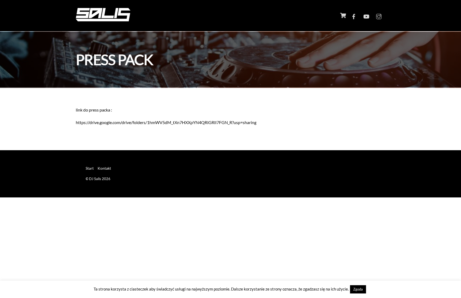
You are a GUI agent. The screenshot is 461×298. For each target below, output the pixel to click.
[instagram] (378, 15)
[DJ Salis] (103, 18)
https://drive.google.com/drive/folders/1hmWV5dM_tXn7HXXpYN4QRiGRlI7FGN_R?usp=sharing (166, 122)
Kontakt (104, 168)
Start (90, 168)
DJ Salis (95, 179)
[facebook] (353, 15)
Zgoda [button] (358, 289)
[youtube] (366, 15)
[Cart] (343, 15)
